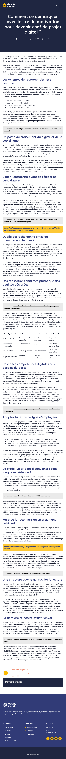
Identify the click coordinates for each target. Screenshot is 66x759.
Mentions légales (32, 727)
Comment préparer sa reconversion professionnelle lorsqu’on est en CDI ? (21, 673)
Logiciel (7, 734)
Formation (47, 39)
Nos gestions (30, 734)
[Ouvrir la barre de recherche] (56, 5)
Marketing (8, 737)
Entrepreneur (9, 727)
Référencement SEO (11, 741)
